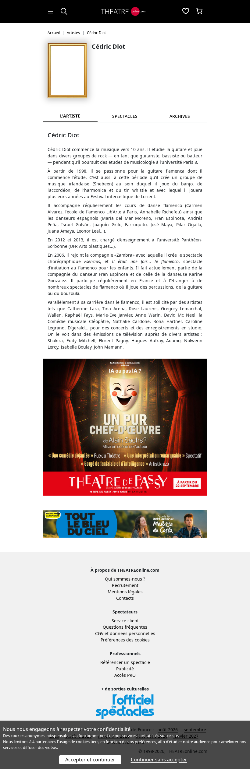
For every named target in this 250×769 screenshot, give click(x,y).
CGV (99, 633)
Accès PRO (125, 675)
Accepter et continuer (90, 759)
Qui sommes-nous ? (125, 579)
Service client (125, 620)
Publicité (125, 669)
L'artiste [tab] (70, 116)
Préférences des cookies (125, 640)
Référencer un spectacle (125, 662)
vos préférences (141, 741)
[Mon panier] (199, 11)
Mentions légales (125, 592)
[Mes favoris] (185, 11)
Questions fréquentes (125, 627)
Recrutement (125, 585)
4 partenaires (44, 741)
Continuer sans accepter (159, 759)
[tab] (125, 116)
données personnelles (132, 633)
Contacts (125, 598)
